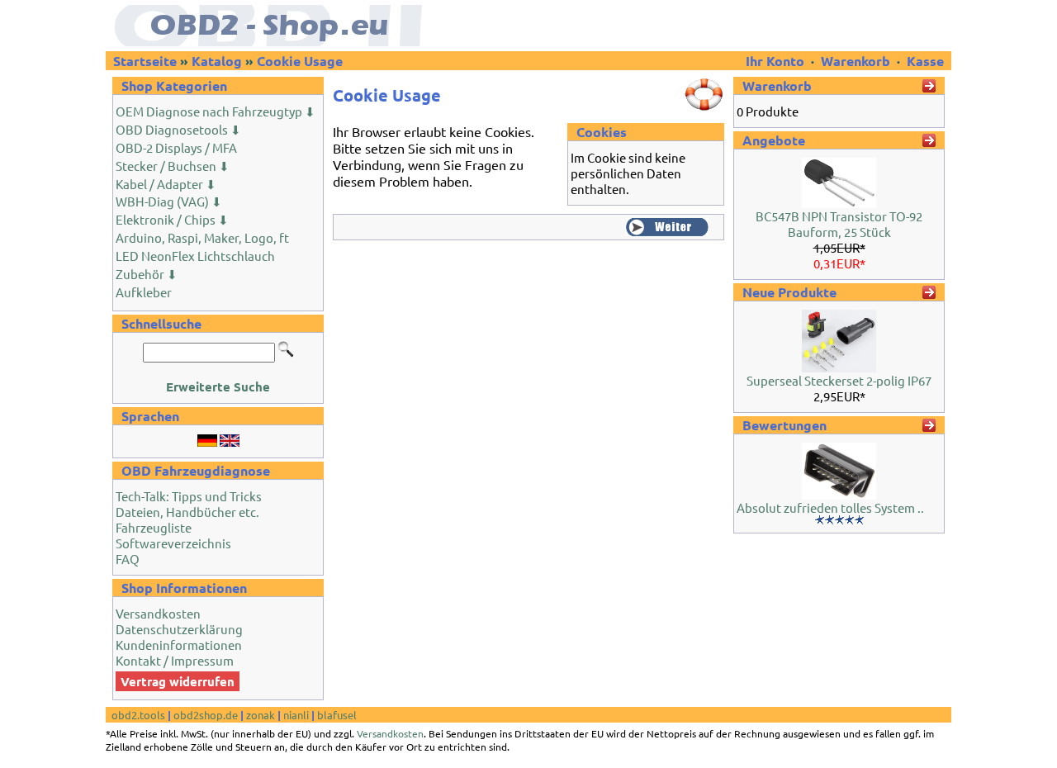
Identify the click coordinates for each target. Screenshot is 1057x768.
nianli (296, 715)
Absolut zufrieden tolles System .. (830, 507)
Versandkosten (158, 613)
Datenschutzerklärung (179, 629)
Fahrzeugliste (154, 527)
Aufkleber (144, 292)
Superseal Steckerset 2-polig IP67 (839, 380)
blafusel (337, 715)
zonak (260, 715)
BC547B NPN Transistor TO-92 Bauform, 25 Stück (839, 223)
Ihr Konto (777, 60)
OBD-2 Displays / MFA (176, 147)
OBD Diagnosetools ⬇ (178, 129)
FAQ (128, 559)
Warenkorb (855, 60)
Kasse (925, 60)
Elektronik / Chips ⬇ (172, 219)
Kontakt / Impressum (175, 660)
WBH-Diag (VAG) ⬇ (169, 201)
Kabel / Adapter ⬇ (166, 184)
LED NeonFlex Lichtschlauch (195, 255)
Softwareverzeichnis (173, 543)
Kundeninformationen (179, 644)
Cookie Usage (300, 60)
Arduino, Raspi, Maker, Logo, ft (202, 237)
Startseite (145, 60)
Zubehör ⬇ (147, 274)
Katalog (217, 60)
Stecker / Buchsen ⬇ (173, 165)
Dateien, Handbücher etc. (187, 511)
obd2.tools (138, 715)
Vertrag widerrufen (177, 681)
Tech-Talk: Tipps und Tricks (189, 496)
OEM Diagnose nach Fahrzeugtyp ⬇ (215, 111)
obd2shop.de (205, 715)
